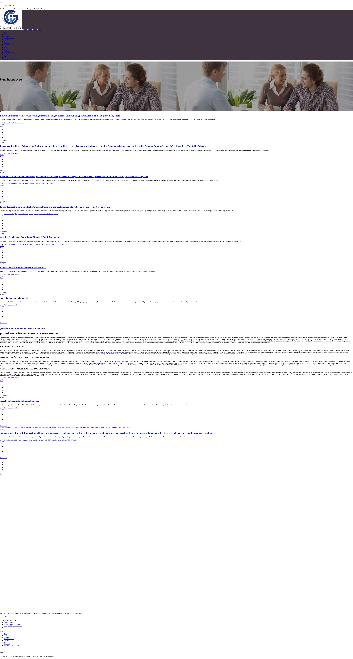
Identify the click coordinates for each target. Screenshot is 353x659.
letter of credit (33, 440)
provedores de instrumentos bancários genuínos (22, 328)
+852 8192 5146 (8, 622)
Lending (31, 244)
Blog (5, 642)
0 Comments (3, 140)
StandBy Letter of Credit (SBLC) (39, 183)
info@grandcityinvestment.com (13, 624)
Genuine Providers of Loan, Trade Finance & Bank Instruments (30, 237)
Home (5, 634)
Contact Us (7, 644)
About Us (6, 635)
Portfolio (6, 640)
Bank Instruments (9, 639)
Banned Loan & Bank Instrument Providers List (23, 267)
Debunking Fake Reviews (11, 645)
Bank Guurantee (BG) (10, 183)
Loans (17, 123)
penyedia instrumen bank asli (14, 298)
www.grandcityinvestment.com (13, 626)
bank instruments (9, 123)
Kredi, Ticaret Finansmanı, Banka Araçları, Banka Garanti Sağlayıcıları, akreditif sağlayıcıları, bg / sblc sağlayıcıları (55, 207)
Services (6, 637)
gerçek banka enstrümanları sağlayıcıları (19, 401)
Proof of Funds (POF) (45, 440)
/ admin (21, 123)
